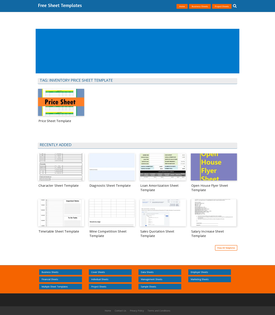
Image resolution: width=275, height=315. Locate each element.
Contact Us (120, 310)
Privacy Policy (137, 310)
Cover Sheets (98, 272)
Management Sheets (151, 279)
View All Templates (226, 248)
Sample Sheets (148, 286)
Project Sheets (222, 6)
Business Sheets (200, 6)
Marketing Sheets (200, 279)
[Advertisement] (131, 51)
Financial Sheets (50, 279)
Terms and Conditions (159, 310)
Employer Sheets (199, 272)
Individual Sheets (99, 279)
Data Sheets (147, 272)
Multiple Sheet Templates (55, 286)
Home (182, 6)
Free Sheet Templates (60, 5)
